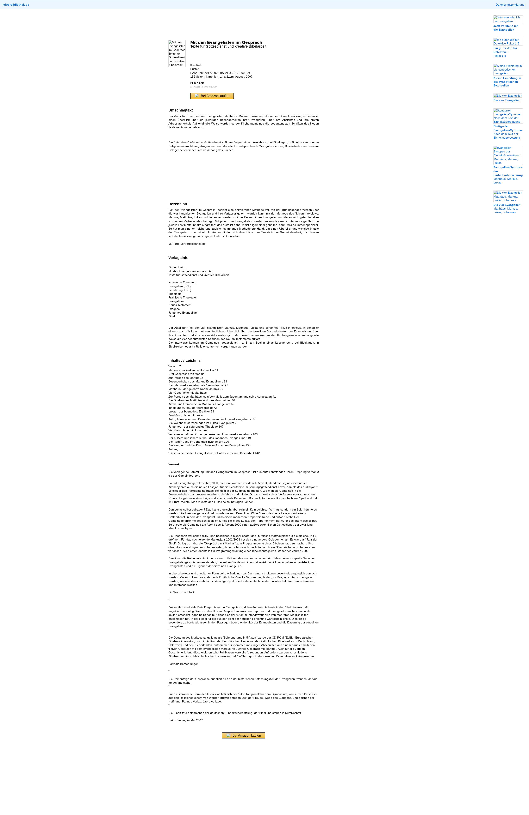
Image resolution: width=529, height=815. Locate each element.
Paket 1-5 (505, 51)
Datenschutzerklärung (510, 4)
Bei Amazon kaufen (215, 96)
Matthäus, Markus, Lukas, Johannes (507, 208)
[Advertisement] (243, 24)
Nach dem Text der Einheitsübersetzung (508, 132)
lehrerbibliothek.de (15, 4)
